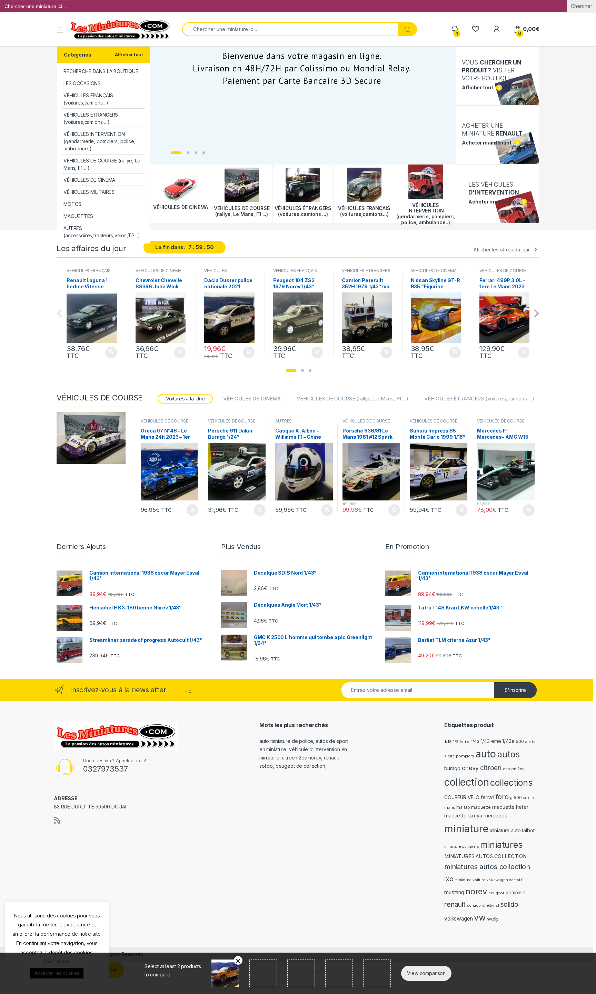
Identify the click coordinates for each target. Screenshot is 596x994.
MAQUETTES (78, 216)
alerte (530, 741)
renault (455, 904)
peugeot (496, 893)
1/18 (447, 741)
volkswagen (458, 918)
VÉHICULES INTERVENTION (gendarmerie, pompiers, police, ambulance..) (99, 141)
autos (508, 754)
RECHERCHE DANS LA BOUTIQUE (100, 71)
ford (502, 797)
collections (511, 782)
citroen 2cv (513, 768)
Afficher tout (129, 54)
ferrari (487, 797)
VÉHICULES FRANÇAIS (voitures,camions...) (88, 273)
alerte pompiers (459, 756)
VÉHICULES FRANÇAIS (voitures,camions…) (88, 99)
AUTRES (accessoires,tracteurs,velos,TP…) (101, 231)
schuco (474, 905)
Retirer (238, 960)
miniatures (501, 844)
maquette (481, 807)
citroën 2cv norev (301, 758)
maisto (463, 807)
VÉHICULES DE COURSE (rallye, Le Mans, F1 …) (101, 164)
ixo (526, 797)
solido (509, 904)
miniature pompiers (461, 846)
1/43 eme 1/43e (498, 741)
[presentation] (536, 314)
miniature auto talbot (512, 830)
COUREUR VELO (461, 797)
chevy (470, 768)
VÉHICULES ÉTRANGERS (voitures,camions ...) (366, 273)
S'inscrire (515, 690)
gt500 (516, 797)
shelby (488, 905)
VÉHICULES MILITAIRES (89, 192)
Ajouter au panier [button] (109, 352)
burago (452, 768)
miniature (466, 829)
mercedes (495, 816)
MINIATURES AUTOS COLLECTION (485, 856)
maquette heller (510, 807)
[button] (291, 370)
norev (476, 891)
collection (466, 782)
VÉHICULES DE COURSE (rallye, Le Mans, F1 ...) (503, 273)
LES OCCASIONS (82, 83)
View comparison (426, 973)
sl (497, 905)
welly (493, 919)
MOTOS (72, 204)
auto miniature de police (286, 741)
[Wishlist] (475, 29)
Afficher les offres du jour (502, 249)
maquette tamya (463, 815)
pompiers (516, 892)
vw (480, 917)
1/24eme (461, 741)
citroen (490, 768)
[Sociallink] (57, 820)
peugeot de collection (300, 766)
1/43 (475, 741)
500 (520, 741)
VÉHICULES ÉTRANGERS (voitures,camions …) (90, 118)
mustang (454, 892)
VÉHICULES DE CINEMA (89, 180)
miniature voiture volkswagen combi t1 (489, 880)
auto (486, 754)
